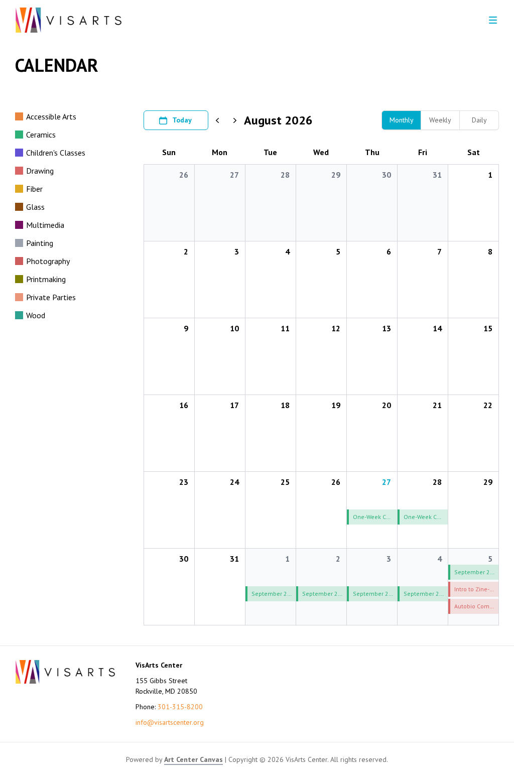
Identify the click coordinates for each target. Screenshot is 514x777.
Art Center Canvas (193, 759)
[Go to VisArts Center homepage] (68, 20)
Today (182, 119)
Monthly (402, 119)
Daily (479, 119)
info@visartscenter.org (170, 722)
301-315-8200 (180, 706)
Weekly (440, 119)
